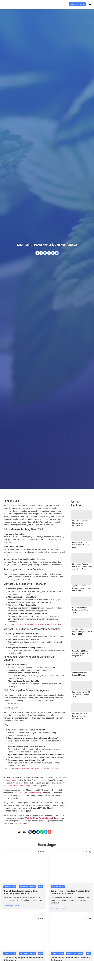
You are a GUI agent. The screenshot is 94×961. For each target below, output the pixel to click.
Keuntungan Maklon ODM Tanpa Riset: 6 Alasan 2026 (81, 694)
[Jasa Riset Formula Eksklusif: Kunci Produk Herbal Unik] (81, 580)
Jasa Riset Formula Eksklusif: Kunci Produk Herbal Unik (81, 588)
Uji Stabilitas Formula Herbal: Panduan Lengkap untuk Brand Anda (82, 566)
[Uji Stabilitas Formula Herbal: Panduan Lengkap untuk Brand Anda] (81, 558)
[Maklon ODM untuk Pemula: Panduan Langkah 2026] (81, 707)
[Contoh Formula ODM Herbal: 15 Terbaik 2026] (81, 666)
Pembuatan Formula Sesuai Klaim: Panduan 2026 (80, 544)
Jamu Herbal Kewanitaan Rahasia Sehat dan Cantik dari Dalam (70, 892)
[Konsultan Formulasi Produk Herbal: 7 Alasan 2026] (81, 601)
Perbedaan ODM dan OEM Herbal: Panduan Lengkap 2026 (80, 653)
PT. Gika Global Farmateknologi (17, 785)
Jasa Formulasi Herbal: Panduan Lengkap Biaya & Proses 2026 (82, 631)
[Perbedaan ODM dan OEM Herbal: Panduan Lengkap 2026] (81, 645)
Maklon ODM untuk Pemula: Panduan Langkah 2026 (79, 716)
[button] (90, 4)
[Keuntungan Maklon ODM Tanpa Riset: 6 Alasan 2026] (81, 686)
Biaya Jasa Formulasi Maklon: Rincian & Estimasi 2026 (80, 523)
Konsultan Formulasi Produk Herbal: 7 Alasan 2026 (81, 609)
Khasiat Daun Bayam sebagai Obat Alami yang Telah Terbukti (20, 892)
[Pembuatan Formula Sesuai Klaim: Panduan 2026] (81, 536)
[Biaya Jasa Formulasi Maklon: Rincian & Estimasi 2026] (81, 515)
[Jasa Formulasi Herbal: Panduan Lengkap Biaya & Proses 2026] (81, 623)
